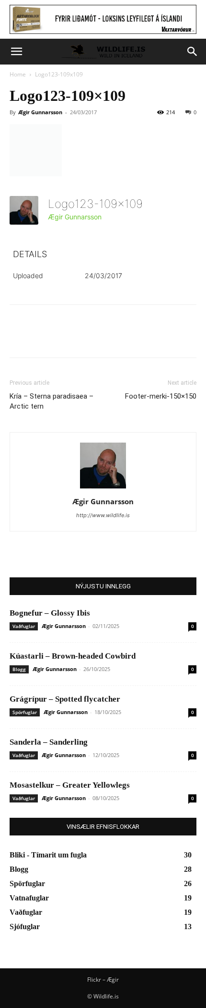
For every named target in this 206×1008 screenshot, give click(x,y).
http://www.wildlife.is (103, 515)
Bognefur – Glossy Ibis (50, 613)
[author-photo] (103, 488)
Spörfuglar (24, 712)
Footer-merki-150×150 (160, 396)
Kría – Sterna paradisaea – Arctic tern (51, 401)
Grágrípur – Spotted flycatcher (65, 699)
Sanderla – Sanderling (49, 742)
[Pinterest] (63, 337)
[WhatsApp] (85, 337)
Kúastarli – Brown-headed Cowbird (73, 656)
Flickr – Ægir (103, 979)
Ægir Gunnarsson (40, 112)
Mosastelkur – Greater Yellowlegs (70, 785)
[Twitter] (41, 337)
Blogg (19, 669)
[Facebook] (19, 337)
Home (18, 74)
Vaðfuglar (23, 626)
